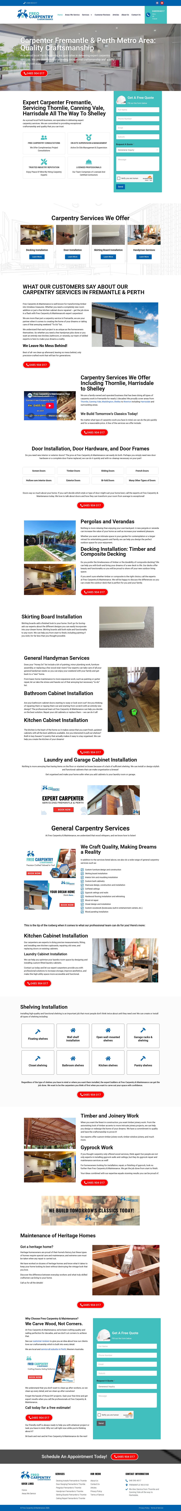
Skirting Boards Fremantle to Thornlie (71, 1495)
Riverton (127, 401)
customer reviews (41, 1341)
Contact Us (136, 15)
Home (60, 15)
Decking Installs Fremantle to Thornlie (71, 1481)
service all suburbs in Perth (53, 1349)
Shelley (117, 401)
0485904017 (158, 11)
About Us (125, 15)
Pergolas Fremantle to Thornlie (68, 1488)
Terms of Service (97, 1495)
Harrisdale (145, 401)
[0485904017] (148, 15)
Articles (116, 15)
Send (120, 186)
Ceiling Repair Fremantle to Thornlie (70, 1498)
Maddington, (108, 401)
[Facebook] (157, 3)
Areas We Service (72, 15)
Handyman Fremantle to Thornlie (69, 1491)
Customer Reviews (102, 15)
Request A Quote (125, 144)
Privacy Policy (96, 1491)
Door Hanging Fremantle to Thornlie (70, 1484)
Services (85, 15)
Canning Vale (95, 401)
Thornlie (84, 401)
